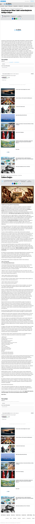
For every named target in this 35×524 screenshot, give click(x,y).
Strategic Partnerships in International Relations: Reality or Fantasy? (24, 124)
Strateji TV (21, 6)
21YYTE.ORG (3, 8)
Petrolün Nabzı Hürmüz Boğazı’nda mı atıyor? (23, 89)
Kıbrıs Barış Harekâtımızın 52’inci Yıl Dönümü (23, 166)
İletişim (28, 1)
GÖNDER (32, 73)
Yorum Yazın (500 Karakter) (5, 65)
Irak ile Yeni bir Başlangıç (20, 132)
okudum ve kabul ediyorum (10, 73)
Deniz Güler (17, 149)
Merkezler (10, 6)
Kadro (6, 6)
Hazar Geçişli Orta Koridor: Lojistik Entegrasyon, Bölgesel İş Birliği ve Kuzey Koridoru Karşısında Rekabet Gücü (24, 159)
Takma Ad (3, 61)
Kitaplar (31, 6)
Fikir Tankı (7, 8)
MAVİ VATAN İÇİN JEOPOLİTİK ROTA (21, 115)
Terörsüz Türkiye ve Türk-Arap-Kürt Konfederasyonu (24, 437)
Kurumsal (2, 6)
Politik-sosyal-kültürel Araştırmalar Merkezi (11, 175)
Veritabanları (26, 6)
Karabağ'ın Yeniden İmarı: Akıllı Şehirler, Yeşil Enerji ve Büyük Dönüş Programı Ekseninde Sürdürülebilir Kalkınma (24, 141)
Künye (26, 1)
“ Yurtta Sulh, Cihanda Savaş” (20, 106)
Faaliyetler (16, 6)
